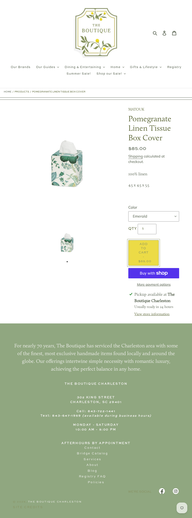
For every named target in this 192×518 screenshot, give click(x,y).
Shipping (135, 156)
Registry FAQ (92, 476)
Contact (92, 447)
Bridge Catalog (92, 453)
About (92, 465)
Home (7, 92)
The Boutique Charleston (55, 502)
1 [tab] (67, 261)
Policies (96, 482)
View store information (152, 314)
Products (22, 92)
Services (92, 459)
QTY (132, 229)
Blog (92, 470)
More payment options (154, 284)
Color (132, 207)
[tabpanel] (67, 243)
